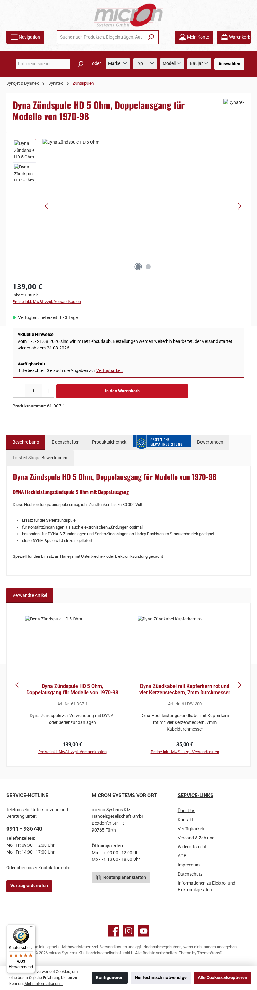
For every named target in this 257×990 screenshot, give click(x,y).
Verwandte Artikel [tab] (30, 595)
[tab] (25, 442)
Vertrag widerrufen (29, 885)
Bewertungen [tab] (210, 442)
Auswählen (229, 64)
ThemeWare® (209, 952)
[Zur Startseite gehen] (128, 15)
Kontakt (185, 819)
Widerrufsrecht (192, 846)
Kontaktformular (54, 867)
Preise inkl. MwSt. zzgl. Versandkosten (47, 301)
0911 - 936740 (24, 828)
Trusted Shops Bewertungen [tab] (40, 457)
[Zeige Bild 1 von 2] (138, 266)
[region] (128, 206)
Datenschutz (190, 874)
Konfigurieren (109, 977)
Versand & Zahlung (196, 838)
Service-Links (195, 795)
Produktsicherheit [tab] (109, 442)
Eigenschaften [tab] (66, 442)
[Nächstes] (239, 206)
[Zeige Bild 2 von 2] (148, 266)
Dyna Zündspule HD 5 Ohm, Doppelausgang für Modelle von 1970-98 (72, 689)
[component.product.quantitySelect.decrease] (19, 391)
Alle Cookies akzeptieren (222, 977)
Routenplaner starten (124, 877)
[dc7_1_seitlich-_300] (143, 206)
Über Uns (186, 810)
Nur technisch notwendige (161, 977)
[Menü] (31, 928)
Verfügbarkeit (109, 370)
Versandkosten (113, 947)
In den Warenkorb (122, 391)
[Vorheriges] (47, 206)
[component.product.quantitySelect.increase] (48, 391)
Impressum (189, 865)
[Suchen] (151, 37)
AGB (182, 856)
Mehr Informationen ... (43, 983)
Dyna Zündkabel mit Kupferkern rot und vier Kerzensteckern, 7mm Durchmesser (184, 689)
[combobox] (100, 37)
